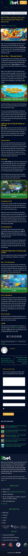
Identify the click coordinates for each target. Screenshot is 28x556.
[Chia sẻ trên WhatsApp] (7, 336)
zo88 (5, 480)
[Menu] (2, 2)
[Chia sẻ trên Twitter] (12, 336)
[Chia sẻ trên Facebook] (10, 336)
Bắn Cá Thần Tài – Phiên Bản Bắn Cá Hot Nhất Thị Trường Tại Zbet (7, 360)
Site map (5, 504)
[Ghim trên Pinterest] (18, 336)
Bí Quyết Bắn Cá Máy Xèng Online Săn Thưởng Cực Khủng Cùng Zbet (15, 445)
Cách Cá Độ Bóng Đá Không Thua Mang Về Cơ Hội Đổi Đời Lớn (15, 426)
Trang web (5, 402)
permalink (3, 343)
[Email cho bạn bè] (15, 336)
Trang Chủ (5, 7)
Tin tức (12, 7)
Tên (4, 388)
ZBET (10, 49)
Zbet (6, 462)
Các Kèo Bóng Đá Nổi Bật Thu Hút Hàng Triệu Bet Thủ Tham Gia (15, 431)
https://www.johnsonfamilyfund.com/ (16, 492)
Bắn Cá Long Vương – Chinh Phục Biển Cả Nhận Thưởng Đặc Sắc (15, 436)
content (14, 25)
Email (4, 395)
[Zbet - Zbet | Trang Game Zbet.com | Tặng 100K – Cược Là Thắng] (14, 2)
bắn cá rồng (16, 327)
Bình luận (5, 376)
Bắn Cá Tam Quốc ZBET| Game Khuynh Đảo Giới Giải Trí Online (15, 440)
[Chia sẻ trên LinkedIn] (20, 336)
